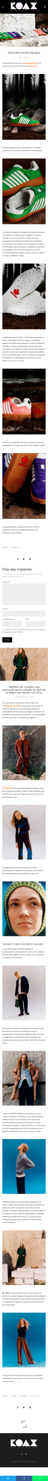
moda (14, 1396)
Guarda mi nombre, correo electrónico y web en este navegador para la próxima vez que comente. (23, 631)
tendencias (23, 1396)
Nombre (5, 609)
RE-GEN (17, 706)
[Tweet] (24, 559)
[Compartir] (17, 559)
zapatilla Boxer (30, 63)
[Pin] (30, 559)
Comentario (6, 582)
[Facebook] (22, 1454)
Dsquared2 (32, 66)
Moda (20, 57)
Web (27, 619)
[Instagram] (26, 1454)
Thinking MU (7, 706)
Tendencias (26, 57)
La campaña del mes (22, 697)
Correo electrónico (8, 619)
